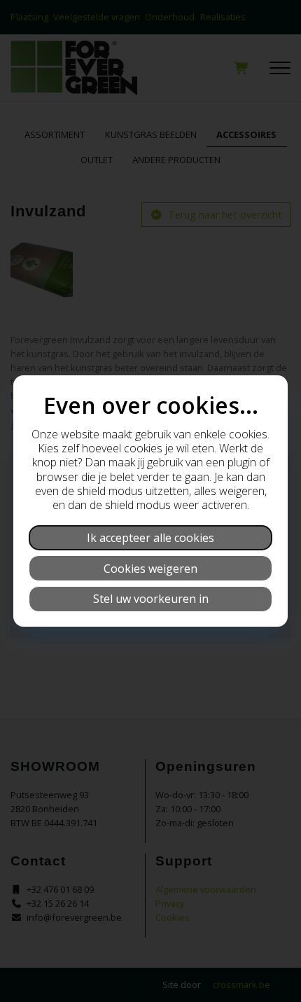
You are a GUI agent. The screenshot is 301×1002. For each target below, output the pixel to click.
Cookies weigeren (150, 568)
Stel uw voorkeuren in (151, 598)
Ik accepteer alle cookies (150, 537)
